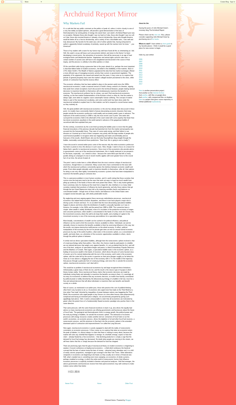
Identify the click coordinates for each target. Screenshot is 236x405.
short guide (166, 44)
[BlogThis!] (71, 371)
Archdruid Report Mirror (100, 14)
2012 (140, 73)
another (144, 95)
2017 (140, 84)
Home (99, 383)
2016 (140, 82)
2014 (140, 77)
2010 (140, 68)
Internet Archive (158, 93)
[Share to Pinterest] (78, 371)
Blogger (128, 400)
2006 (140, 59)
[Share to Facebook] (76, 371)
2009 (140, 66)
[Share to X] (74, 371)
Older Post (129, 383)
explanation (156, 102)
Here (140, 90)
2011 (140, 70)
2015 (140, 79)
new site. (157, 35)
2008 (140, 64)
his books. (155, 39)
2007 (140, 61)
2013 (140, 75)
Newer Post (69, 383)
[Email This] (69, 371)
